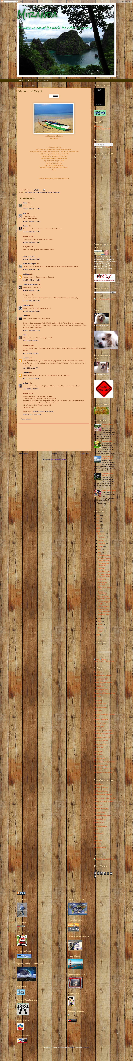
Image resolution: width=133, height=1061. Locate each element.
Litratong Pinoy (99, 727)
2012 (98, 519)
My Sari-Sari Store (100, 758)
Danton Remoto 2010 (101, 679)
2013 (98, 515)
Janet (24, 335)
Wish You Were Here (101, 765)
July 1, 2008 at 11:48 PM (31, 378)
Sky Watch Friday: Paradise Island (104, 575)
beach (35, 192)
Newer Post (23, 453)
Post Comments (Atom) (58, 459)
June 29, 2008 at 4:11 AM (31, 269)
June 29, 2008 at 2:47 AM (31, 232)
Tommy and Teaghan (29, 264)
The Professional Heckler (102, 675)
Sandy (25, 203)
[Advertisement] (53, 437)
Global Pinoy (98, 805)
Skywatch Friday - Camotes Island (104, 598)
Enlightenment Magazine (102, 816)
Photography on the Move (102, 737)
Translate (109, 147)
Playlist (101, 661)
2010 (98, 525)
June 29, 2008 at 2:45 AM (31, 221)
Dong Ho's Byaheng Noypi (103, 730)
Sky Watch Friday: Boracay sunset (104, 559)
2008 (98, 531)
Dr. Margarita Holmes (101, 791)
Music (96, 661)
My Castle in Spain (100, 704)
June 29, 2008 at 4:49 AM (31, 280)
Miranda (37, 14)
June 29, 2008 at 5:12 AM (31, 290)
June (99, 553)
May (99, 618)
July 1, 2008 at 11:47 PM (31, 368)
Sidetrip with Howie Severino (103, 802)
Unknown (26, 358)
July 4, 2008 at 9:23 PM (30, 389)
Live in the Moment (43, 80)
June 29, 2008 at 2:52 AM (31, 242)
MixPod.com (109, 661)
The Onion (97, 844)
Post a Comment (26, 419)
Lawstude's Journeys (101, 741)
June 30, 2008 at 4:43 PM (31, 330)
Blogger (86, 1047)
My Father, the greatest (102, 583)
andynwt (72, 1047)
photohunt (56, 192)
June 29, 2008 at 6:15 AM (31, 301)
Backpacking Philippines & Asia (104, 693)
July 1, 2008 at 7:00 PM (30, 353)
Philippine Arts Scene (101, 809)
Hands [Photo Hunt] (109, 490)
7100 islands (28, 192)
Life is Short (98, 755)
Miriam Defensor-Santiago (103, 794)
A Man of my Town (100, 744)
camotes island (42, 192)
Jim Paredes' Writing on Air (103, 772)
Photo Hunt (98, 672)
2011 (97, 522)
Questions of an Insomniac (103, 564)
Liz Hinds (26, 274)
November (101, 537)
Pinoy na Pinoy (99, 686)
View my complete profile (102, 129)
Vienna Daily (98, 751)
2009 (98, 528)
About (30, 80)
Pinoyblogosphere (100, 847)
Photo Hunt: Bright (30, 91)
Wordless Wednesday (101, 719)
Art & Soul (97, 696)
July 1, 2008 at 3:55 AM (30, 341)
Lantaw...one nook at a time (103, 682)
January (101, 631)
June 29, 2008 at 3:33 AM (31, 259)
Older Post (85, 453)
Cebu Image (98, 700)
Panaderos (26, 305)
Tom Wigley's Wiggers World (103, 734)
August (100, 546)
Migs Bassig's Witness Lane (103, 769)
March (100, 625)
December (102, 534)
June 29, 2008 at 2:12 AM (31, 209)
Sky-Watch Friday (100, 723)
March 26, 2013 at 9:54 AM (32, 414)
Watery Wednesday (100, 707)
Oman (25, 316)
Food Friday (98, 711)
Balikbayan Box (99, 823)
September (102, 543)
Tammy (25, 226)
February (101, 628)
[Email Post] (44, 190)
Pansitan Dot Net (99, 819)
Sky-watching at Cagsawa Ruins (107, 457)
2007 (98, 635)
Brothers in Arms (103, 614)
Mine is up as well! (29, 256)
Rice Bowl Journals (100, 826)
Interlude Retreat (99, 812)
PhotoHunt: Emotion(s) (102, 593)
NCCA (96, 830)
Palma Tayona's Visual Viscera (104, 762)
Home (21, 80)
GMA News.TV (99, 833)
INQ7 (95, 837)
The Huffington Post (101, 689)
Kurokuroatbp (98, 748)
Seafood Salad (107, 442)
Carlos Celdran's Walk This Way (104, 798)
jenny (24, 213)
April (100, 621)
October (101, 540)
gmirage (25, 383)
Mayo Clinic (98, 840)
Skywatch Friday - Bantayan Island (104, 610)
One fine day (102, 579)
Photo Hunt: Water (104, 571)
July (99, 549)
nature (50, 192)
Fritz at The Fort (103, 607)
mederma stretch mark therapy (43, 411)
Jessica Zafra (98, 784)
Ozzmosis (101, 568)
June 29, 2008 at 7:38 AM (31, 311)
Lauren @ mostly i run (30, 284)
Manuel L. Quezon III (101, 787)
